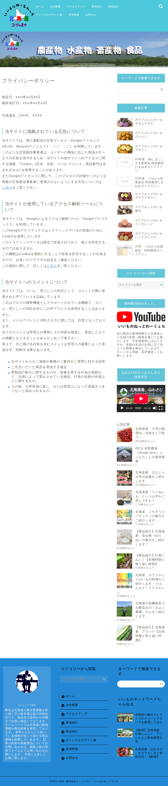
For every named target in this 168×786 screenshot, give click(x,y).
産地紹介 (97, 6)
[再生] (122, 408)
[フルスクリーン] (161, 408)
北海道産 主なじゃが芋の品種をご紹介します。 (150, 477)
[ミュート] (155, 408)
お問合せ (90, 14)
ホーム (40, 6)
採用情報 (74, 14)
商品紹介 (113, 6)
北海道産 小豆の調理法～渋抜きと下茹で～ (150, 433)
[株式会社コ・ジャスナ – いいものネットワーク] (20, 27)
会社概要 (55, 6)
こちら (7, 187)
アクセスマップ (76, 6)
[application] (141, 398)
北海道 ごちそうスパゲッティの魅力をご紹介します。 (150, 516)
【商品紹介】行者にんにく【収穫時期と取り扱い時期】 (150, 559)
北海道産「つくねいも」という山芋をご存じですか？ (150, 496)
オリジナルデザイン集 (49, 14)
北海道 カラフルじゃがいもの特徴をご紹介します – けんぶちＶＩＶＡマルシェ (141, 583)
